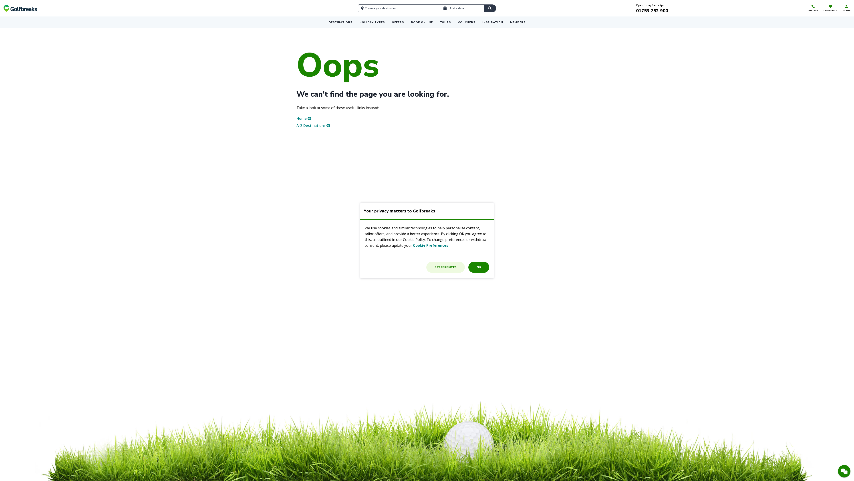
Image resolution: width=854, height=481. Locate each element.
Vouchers (466, 22)
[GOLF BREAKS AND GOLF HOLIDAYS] (20, 8)
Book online (422, 22)
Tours (445, 22)
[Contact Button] (844, 471)
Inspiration (492, 22)
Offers (398, 22)
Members (518, 22)
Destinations (340, 22)
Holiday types (372, 22)
